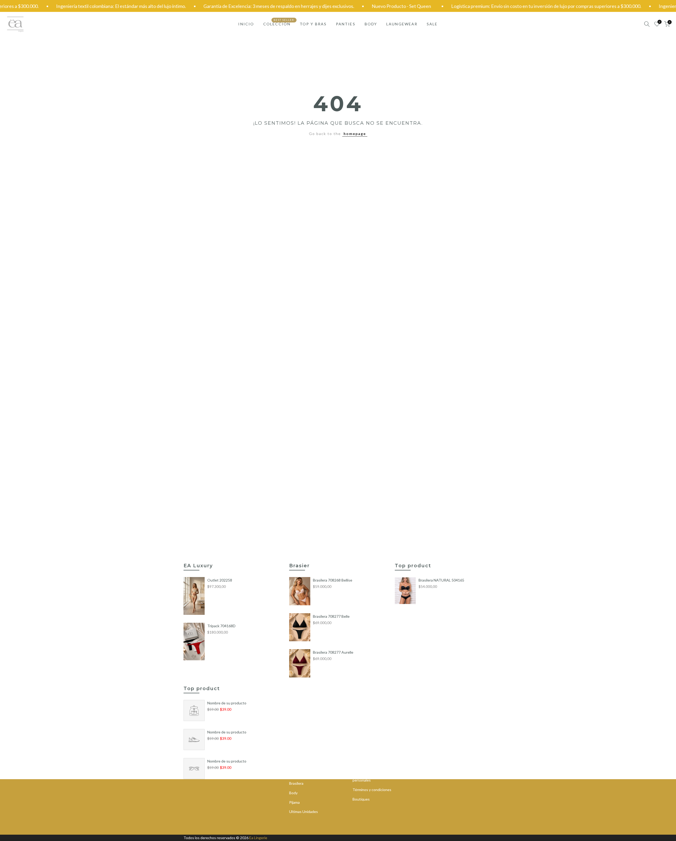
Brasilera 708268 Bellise (332, 580)
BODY (371, 24)
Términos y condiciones (372, 789)
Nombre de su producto (226, 703)
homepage (355, 133)
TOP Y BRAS (313, 24)
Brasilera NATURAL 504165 (441, 580)
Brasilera (296, 783)
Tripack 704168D (221, 626)
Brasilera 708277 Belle (331, 616)
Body (293, 793)
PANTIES (345, 24)
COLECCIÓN (278, 23)
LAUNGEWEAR (401, 24)
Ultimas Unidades (303, 811)
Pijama (294, 802)
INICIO (246, 24)
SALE (432, 24)
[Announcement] (256, 6)
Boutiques (361, 799)
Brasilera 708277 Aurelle (333, 652)
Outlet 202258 (219, 580)
